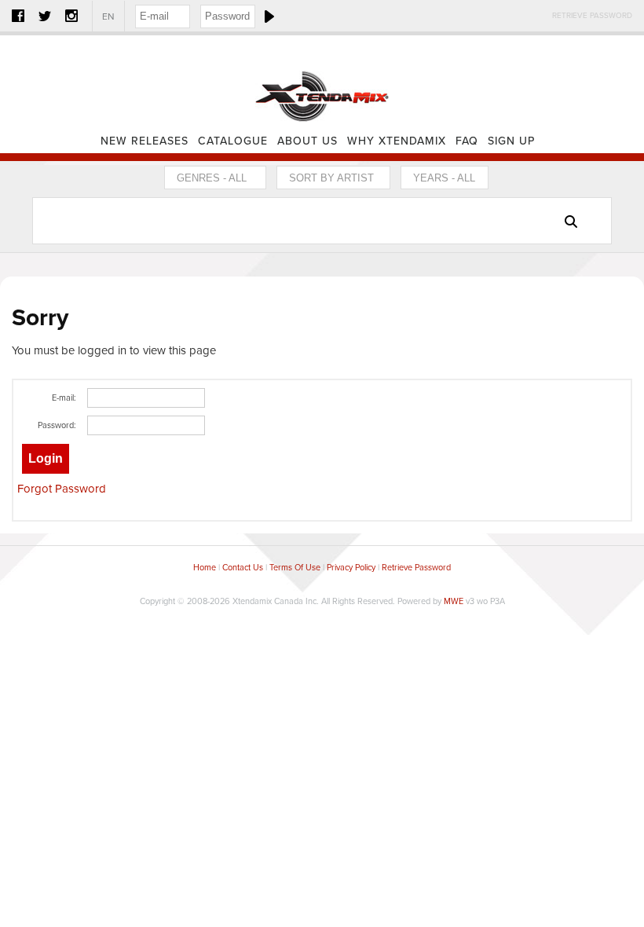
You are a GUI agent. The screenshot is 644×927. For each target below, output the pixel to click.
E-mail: (64, 398)
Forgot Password (61, 489)
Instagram (71, 15)
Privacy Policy (351, 567)
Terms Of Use (294, 567)
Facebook (18, 15)
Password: (57, 425)
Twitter (44, 15)
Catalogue (233, 141)
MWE (453, 601)
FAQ (467, 141)
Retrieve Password (592, 15)
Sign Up (511, 141)
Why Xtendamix (396, 141)
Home (322, 82)
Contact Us (242, 567)
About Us (307, 141)
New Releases (144, 141)
